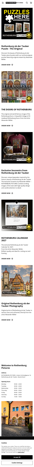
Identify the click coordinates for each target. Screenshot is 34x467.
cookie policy (21, 452)
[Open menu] (3, 3)
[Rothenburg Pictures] (14, 3)
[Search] (27, 3)
